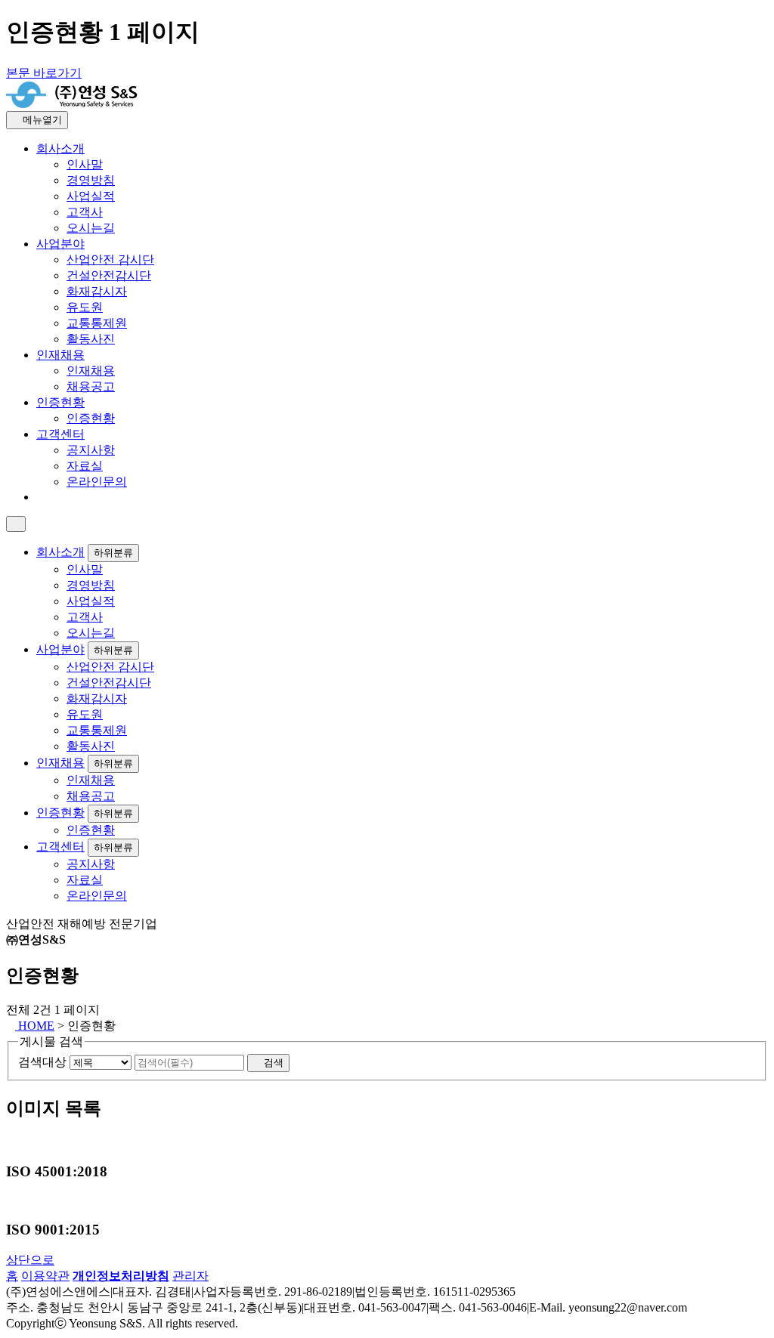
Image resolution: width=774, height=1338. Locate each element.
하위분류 (113, 552)
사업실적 (91, 196)
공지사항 (91, 449)
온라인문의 (97, 481)
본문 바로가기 (44, 72)
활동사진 (91, 338)
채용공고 (91, 386)
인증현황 (60, 402)
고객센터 (60, 434)
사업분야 (60, 243)
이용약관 (45, 1275)
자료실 (85, 465)
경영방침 (91, 180)
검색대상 (42, 1061)
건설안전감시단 (109, 275)
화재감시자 (97, 291)
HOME (34, 1025)
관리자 (190, 1275)
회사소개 (60, 148)
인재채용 (60, 354)
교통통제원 (97, 323)
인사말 (85, 164)
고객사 (85, 211)
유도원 (85, 307)
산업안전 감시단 (110, 259)
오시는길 (91, 227)
